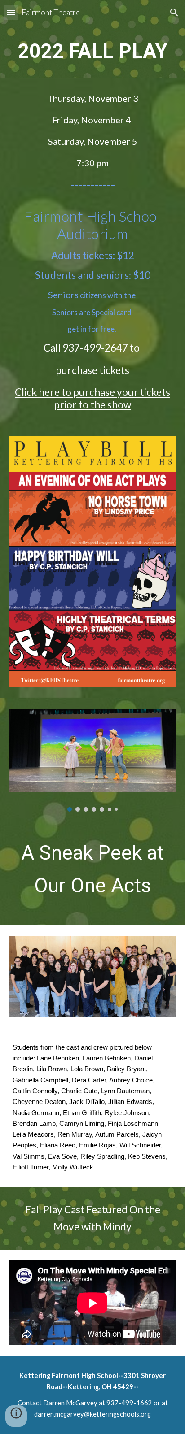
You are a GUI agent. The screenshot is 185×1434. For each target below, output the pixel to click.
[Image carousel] (92, 760)
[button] (11, 12)
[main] (92, 51)
